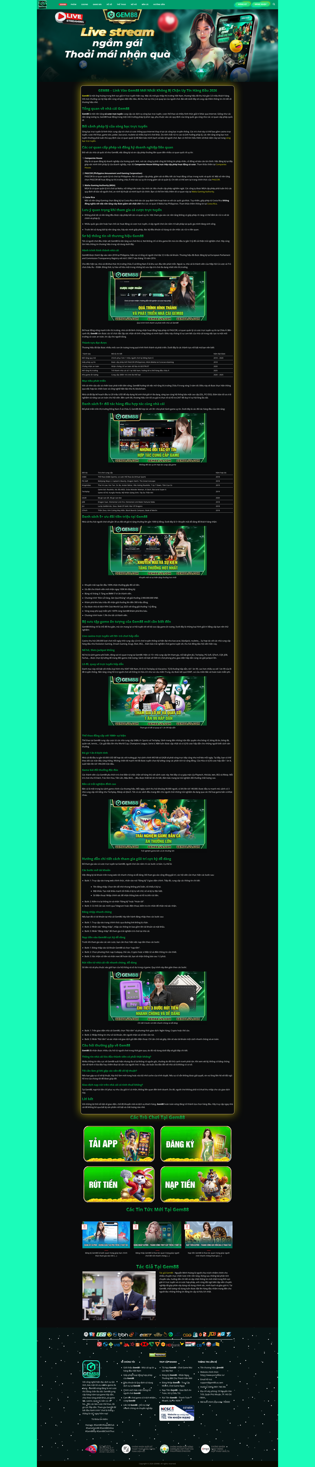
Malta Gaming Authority (203, 191)
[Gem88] (47, 4)
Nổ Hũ (134, 4)
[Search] (273, 4)
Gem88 (63, 4)
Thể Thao (121, 4)
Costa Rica (212, 203)
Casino (84, 4)
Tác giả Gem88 (166, 1272)
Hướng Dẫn (159, 4)
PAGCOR (216, 179)
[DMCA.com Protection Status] (157, 1354)
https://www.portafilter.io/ (212, 1375)
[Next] (233, 1242)
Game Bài (97, 4)
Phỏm (73, 4)
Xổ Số (109, 4)
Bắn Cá (145, 4)
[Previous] (82, 1242)
